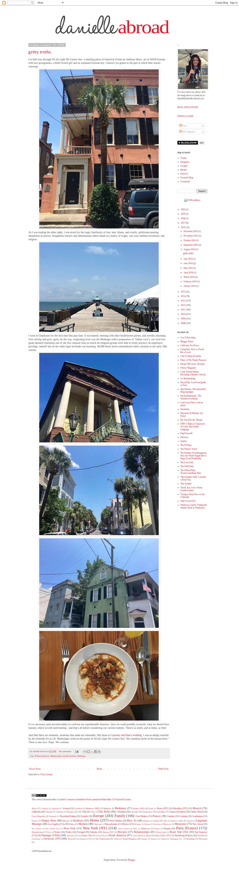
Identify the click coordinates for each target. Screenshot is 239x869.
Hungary (146, 821)
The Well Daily (187, 466)
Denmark (52, 816)
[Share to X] (92, 751)
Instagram (184, 162)
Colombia (121, 811)
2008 (183, 323)
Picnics (57, 832)
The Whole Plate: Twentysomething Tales (190, 471)
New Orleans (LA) (52, 829)
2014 (183, 296)
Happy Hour (49, 820)
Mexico (125, 824)
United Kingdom (129, 839)
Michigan (137, 824)
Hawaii (66, 821)
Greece (35, 821)
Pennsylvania (37, 832)
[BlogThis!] (88, 751)
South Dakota (137, 835)
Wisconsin (202, 839)
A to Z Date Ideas (188, 337)
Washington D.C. (176, 839)
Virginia (163, 839)
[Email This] (85, 751)
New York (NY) (95, 828)
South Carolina (69, 756)
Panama (167, 828)
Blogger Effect (186, 341)
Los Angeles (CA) (56, 824)
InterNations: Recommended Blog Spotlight (193, 390)
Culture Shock (196, 811)
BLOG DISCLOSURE (187, 107)
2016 (183, 227)
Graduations (197, 816)
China (92, 812)
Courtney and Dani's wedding (126, 735)
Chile (84, 811)
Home (99, 769)
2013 (183, 300)
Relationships (56, 756)
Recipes (122, 831)
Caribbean (59, 812)
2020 (183, 209)
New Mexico (37, 829)
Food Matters (142, 816)
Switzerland (36, 839)
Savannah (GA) (72, 835)
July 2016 (188, 259)
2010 (183, 314)
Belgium (107, 808)
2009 (183, 318)
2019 (183, 214)
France (157, 816)
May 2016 (188, 268)
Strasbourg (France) (183, 835)
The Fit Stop (185, 445)
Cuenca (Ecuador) (177, 811)
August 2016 (190, 249)
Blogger (131, 860)
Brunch (197, 808)
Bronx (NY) (162, 808)
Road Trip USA (179, 831)
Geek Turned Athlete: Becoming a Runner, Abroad (193, 373)
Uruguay (144, 839)
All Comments (188, 131)
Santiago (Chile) (50, 835)
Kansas (189, 821)
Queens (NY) (108, 832)
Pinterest (184, 173)
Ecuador (84, 816)
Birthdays (120, 808)
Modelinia (184, 409)
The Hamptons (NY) (84, 839)
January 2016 (190, 286)
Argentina (55, 808)
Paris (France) (187, 828)
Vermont (153, 839)
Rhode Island (161, 832)
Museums (180, 823)
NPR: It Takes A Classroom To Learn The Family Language (192, 426)
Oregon (157, 829)
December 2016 (191, 231)
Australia (78, 808)
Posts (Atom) (46, 774)
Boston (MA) (139, 808)
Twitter (183, 158)
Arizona (66, 808)
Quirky (183, 441)
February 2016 (190, 281)
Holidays (78, 820)
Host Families (115, 820)
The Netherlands (102, 839)
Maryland (97, 824)
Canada (49, 812)
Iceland (156, 821)
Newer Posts (35, 769)
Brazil (151, 808)
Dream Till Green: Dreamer (192, 364)
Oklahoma (145, 828)
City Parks (104, 811)
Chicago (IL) (72, 812)
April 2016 (189, 272)
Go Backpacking (187, 378)
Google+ (184, 166)
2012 (183, 305)
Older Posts (163, 769)
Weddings (81, 756)
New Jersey (198, 824)
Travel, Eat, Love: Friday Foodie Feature (191, 489)
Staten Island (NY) (163, 835)
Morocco (167, 824)
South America (117, 835)
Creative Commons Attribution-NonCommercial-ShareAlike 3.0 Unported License (94, 799)
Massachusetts (111, 824)
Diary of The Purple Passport (193, 360)
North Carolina (124, 829)
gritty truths (39, 51)
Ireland (173, 821)
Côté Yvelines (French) (190, 356)
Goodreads (185, 181)
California (36, 811)
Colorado (134, 812)
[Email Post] (76, 751)
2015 (183, 291)
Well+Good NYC (188, 501)
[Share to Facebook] (95, 751)
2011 (183, 309)
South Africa (100, 835)
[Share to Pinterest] (99, 751)
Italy (181, 821)
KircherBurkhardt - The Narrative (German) (190, 397)
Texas (70, 839)
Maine (72, 824)
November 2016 (191, 235)
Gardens (171, 816)
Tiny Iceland (185, 483)
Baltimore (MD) (92, 808)
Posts (184, 125)
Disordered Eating (68, 816)
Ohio (135, 829)
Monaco (147, 824)
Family (119, 816)
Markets (83, 823)
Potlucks (93, 832)
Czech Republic (38, 816)
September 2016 (191, 245)
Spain (148, 835)
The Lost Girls (186, 462)
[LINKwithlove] (192, 200)
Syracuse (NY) (52, 838)
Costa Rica (160, 812)
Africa (34, 808)
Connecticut (147, 812)
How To (131, 820)
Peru (49, 832)
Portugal (81, 832)
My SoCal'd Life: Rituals (191, 420)
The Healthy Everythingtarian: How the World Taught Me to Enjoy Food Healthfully (193, 456)
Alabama (44, 808)
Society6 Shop (186, 177)
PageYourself (186, 433)
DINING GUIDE (185, 116)
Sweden (200, 835)
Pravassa (184, 437)
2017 (183, 223)
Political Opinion (42, 756)
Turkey (116, 839)
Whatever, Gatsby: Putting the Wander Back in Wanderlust (193, 506)
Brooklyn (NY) (180, 808)
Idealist (183, 169)
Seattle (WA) (86, 835)
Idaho (165, 821)
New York (70, 828)
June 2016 (188, 263)
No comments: (65, 751)
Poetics (69, 832)
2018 (183, 218)
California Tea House (189, 345)
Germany (184, 816)
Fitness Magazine (188, 368)
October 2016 (190, 240)
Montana (156, 824)
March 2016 (189, 277)
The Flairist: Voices (188, 449)
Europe (98, 816)
